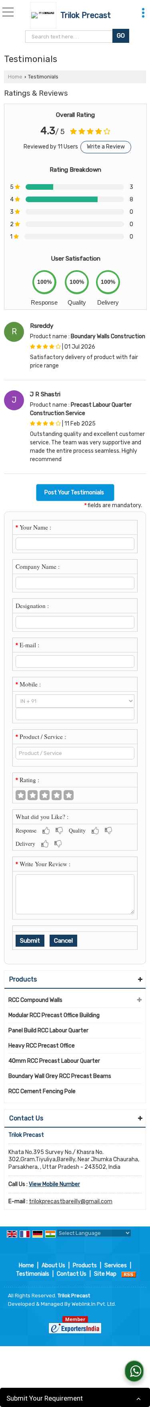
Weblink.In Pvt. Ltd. (94, 1304)
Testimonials (32, 1274)
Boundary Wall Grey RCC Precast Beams (59, 1076)
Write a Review (106, 146)
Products (23, 979)
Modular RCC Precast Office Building (54, 1015)
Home (15, 77)
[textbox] (69, 36)
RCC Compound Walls (35, 1000)
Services (115, 1265)
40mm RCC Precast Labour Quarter (54, 1061)
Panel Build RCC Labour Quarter (48, 1030)
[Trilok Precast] (45, 15)
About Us (53, 1265)
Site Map (105, 1274)
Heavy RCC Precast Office (41, 1045)
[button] (54, 1184)
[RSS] (129, 1274)
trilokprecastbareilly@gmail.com (70, 1201)
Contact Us (71, 1274)
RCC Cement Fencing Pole (42, 1091)
